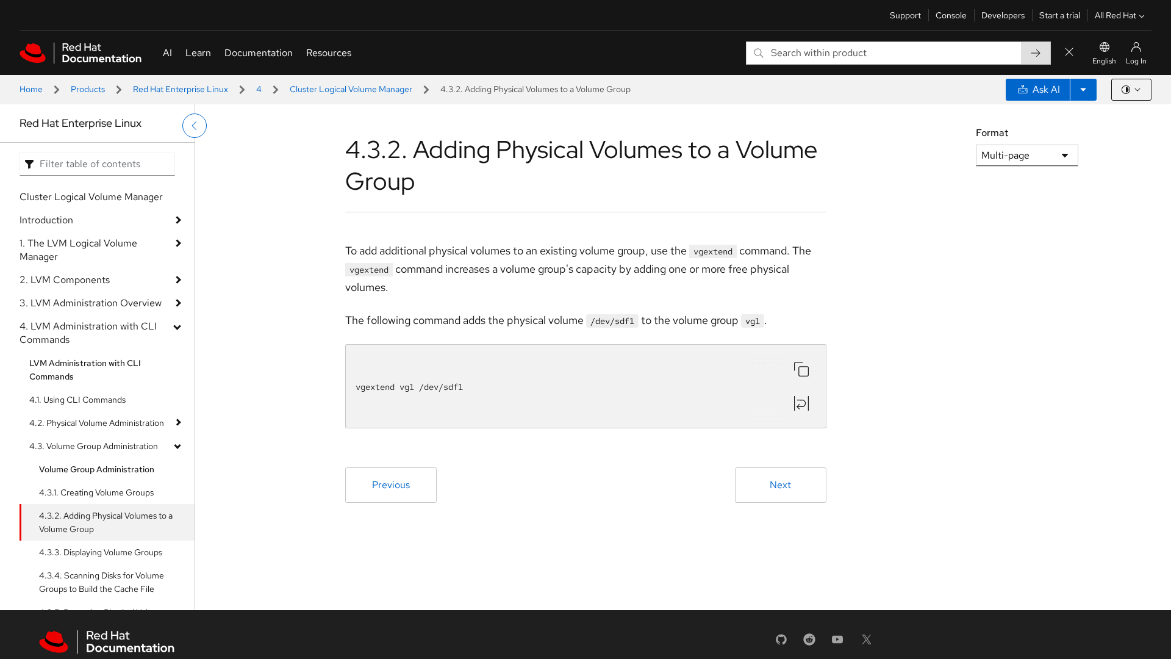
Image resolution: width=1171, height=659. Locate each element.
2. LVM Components (65, 279)
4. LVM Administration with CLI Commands (88, 333)
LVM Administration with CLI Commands (85, 370)
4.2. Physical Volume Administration (96, 422)
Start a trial (1059, 15)
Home (31, 89)
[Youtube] (837, 643)
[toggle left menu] (194, 125)
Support (905, 15)
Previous (391, 484)
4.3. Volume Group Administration (93, 446)
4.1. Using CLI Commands (77, 399)
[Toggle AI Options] (1083, 90)
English (1104, 61)
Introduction (46, 220)
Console (951, 15)
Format (992, 132)
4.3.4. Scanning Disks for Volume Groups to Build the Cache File (101, 582)
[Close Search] (1069, 52)
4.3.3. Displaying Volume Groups (100, 552)
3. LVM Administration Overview (91, 303)
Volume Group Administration (96, 469)
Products (88, 89)
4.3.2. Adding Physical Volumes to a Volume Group (106, 522)
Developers (1003, 15)
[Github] (781, 643)
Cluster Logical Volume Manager (351, 89)
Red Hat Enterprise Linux (180, 89)
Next (780, 484)
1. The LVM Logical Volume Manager (78, 250)
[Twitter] (866, 643)
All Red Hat (1115, 15)
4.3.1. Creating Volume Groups (96, 492)
